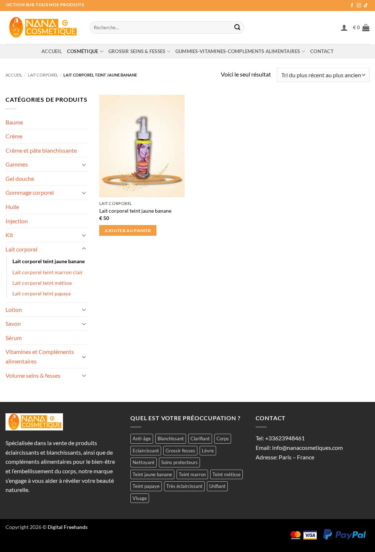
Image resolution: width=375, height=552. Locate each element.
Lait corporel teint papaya (41, 293)
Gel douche (19, 178)
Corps (222, 438)
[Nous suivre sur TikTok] (366, 5)
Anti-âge (142, 438)
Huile (12, 206)
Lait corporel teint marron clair (47, 272)
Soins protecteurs (179, 462)
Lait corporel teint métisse (42, 283)
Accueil (51, 51)
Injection (16, 220)
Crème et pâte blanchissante (41, 150)
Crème (13, 136)
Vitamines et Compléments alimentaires (39, 356)
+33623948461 (285, 437)
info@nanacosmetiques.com (307, 447)
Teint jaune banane (152, 474)
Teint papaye (146, 486)
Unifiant (217, 486)
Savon (13, 323)
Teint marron (192, 474)
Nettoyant (144, 462)
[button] (344, 27)
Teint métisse (226, 474)
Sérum (13, 337)
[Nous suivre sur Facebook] (352, 5)
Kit (9, 234)
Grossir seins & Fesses (137, 51)
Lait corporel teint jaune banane (48, 261)
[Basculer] (83, 164)
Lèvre (208, 451)
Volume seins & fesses (32, 375)
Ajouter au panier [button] (128, 230)
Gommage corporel (29, 192)
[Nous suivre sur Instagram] (359, 5)
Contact (322, 51)
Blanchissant (170, 438)
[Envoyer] (237, 27)
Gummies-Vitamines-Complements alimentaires (237, 51)
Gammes (16, 164)
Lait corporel (43, 74)
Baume (14, 122)
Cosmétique (83, 51)
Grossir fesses (180, 451)
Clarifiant (200, 438)
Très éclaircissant (184, 486)
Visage (140, 498)
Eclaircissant (146, 451)
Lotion (13, 309)
